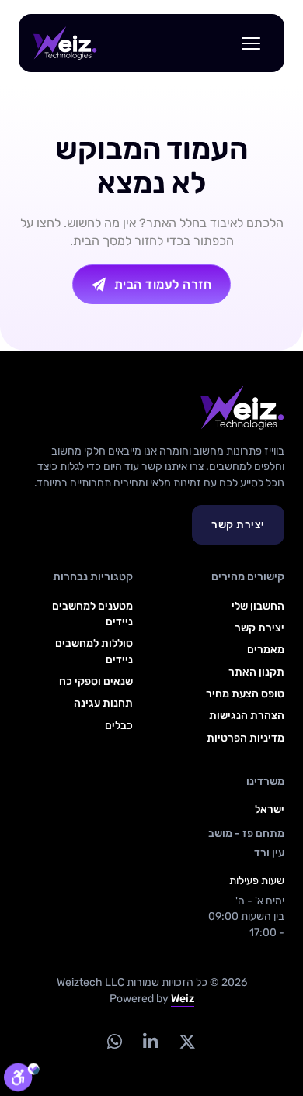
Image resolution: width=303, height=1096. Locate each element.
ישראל (269, 809)
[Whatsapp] (115, 1041)
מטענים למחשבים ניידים (92, 614)
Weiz (182, 998)
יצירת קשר (238, 524)
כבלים (118, 725)
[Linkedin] (151, 1041)
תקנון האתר (256, 672)
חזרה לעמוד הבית (163, 284)
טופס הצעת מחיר (245, 693)
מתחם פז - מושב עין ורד (246, 843)
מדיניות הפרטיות (245, 738)
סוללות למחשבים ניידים (93, 651)
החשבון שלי (258, 606)
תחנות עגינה (103, 703)
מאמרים (265, 649)
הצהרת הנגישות (246, 715)
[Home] (65, 43)
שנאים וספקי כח (95, 681)
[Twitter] (188, 1041)
